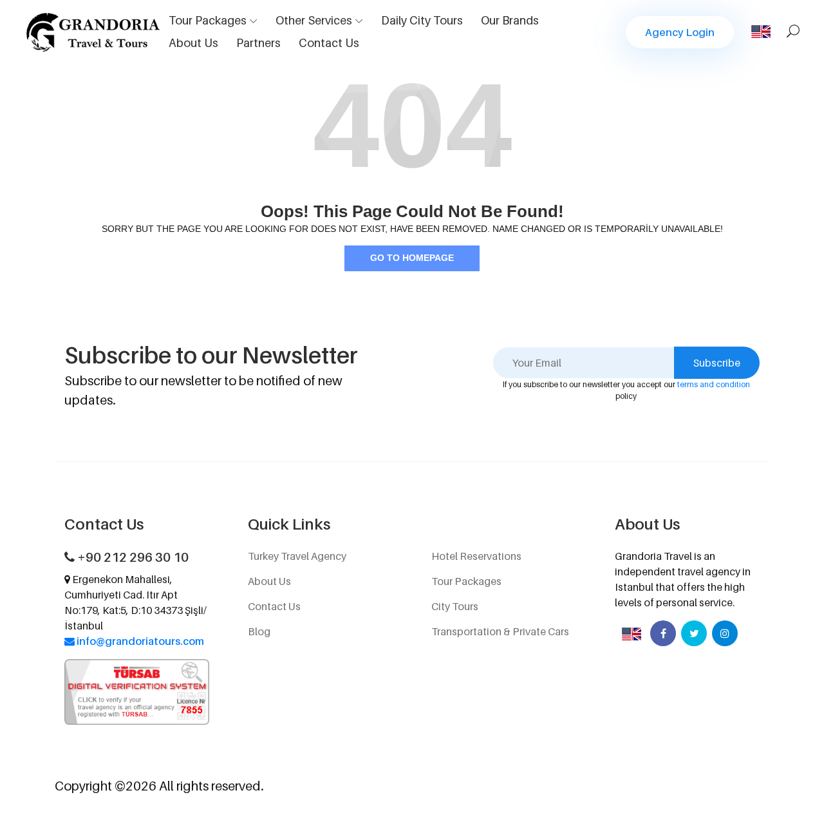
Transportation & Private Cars (500, 631)
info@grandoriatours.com (140, 641)
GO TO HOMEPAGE (412, 258)
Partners (258, 43)
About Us (193, 43)
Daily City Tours (422, 20)
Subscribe (716, 362)
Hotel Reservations (476, 556)
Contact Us (329, 43)
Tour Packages (208, 20)
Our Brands (510, 20)
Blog (259, 631)
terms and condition (713, 384)
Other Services (314, 20)
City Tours (454, 606)
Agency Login (680, 32)
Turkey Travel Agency (297, 556)
